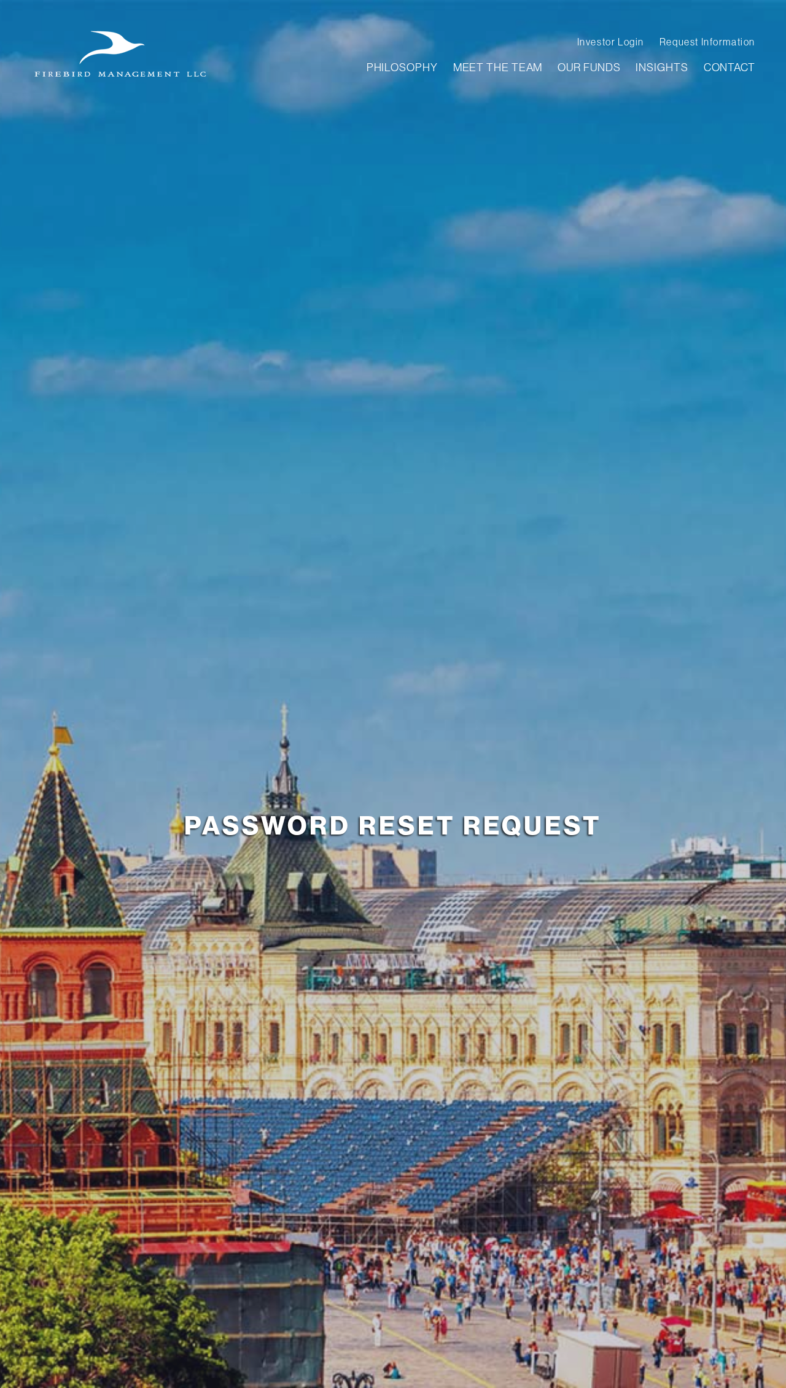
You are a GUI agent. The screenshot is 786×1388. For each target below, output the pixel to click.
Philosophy (402, 67)
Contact (729, 67)
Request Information (707, 42)
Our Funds (589, 67)
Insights (662, 67)
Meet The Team (498, 67)
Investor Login (610, 42)
